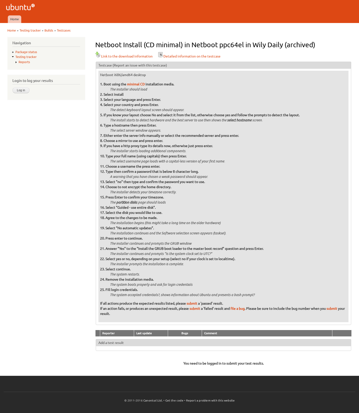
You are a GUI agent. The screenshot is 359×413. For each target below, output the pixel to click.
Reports (24, 62)
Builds (48, 30)
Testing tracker (30, 30)
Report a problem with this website (210, 400)
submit (192, 303)
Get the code (174, 400)
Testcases (64, 30)
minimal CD (136, 84)
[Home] (21, 7)
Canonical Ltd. (153, 400)
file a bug (238, 308)
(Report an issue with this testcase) (140, 65)
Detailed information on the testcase (192, 56)
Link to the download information (127, 56)
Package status (26, 52)
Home (14, 19)
